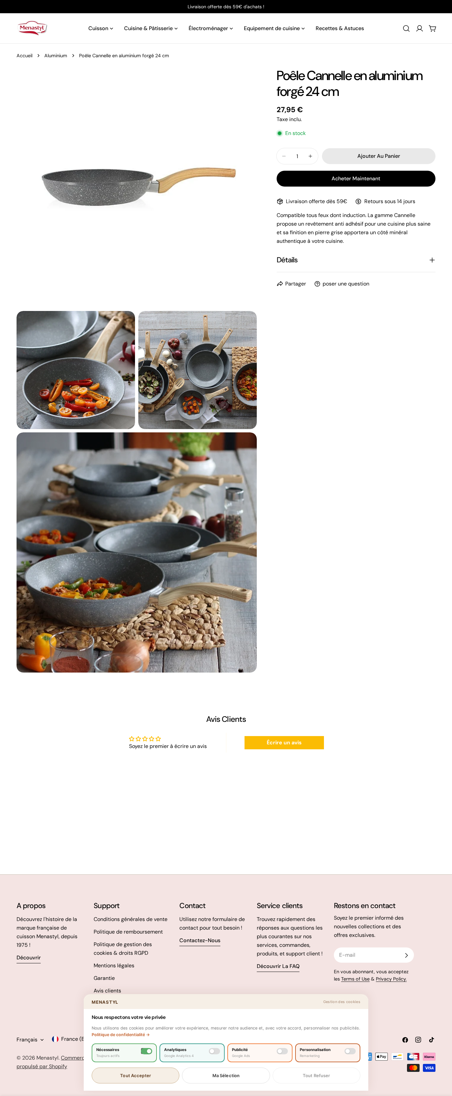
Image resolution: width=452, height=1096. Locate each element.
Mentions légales (114, 965)
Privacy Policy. (391, 979)
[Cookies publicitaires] (282, 1051)
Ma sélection (226, 1075)
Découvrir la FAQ (278, 966)
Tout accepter (135, 1075)
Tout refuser (316, 1075)
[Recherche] (406, 28)
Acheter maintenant (356, 178)
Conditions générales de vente (130, 919)
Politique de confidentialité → (121, 1034)
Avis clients (107, 990)
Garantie (104, 978)
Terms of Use (355, 979)
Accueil (24, 56)
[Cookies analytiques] (214, 1051)
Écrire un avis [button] (284, 742)
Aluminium (55, 56)
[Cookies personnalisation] (350, 1051)
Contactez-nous (199, 940)
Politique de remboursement (128, 931)
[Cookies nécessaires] (146, 1051)
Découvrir (29, 957)
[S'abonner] (406, 955)
